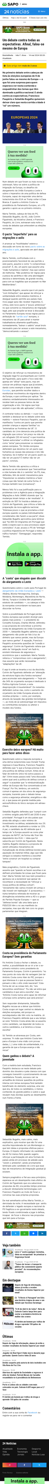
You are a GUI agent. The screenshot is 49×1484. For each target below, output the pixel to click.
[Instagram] (10, 1465)
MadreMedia (8, 55)
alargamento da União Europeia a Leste (22, 591)
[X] (39, 1465)
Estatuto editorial (22, 1473)
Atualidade (7, 58)
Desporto (6, 1351)
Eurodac (6, 390)
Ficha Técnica (7, 1473)
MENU (24, 4)
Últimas (8, 1337)
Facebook (32, 1412)
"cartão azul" (22, 316)
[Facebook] (24, 1465)
